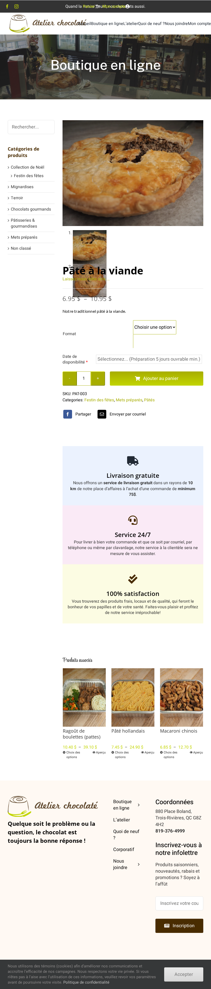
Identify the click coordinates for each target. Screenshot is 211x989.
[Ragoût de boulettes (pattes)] (84, 697)
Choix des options (73, 754)
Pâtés (149, 400)
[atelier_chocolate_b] (48, 17)
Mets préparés (129, 400)
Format (69, 334)
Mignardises (22, 187)
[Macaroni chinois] (181, 697)
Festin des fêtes (99, 400)
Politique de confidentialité (86, 982)
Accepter (183, 974)
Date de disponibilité (75, 359)
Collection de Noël (27, 167)
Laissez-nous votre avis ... (86, 279)
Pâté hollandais (128, 731)
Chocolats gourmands (31, 209)
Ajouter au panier (160, 378)
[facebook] (7, 6)
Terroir (17, 198)
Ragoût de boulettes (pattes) (81, 734)
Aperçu (101, 752)
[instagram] (16, 6)
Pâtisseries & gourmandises (24, 223)
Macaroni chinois (178, 731)
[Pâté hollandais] (132, 697)
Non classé (21, 248)
